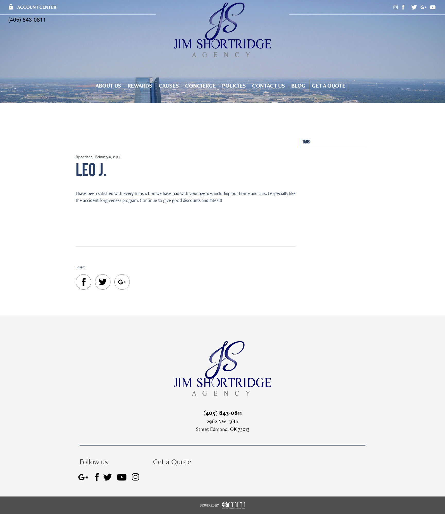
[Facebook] (83, 283)
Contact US (268, 85)
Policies (234, 85)
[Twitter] (103, 283)
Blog (298, 85)
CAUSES (169, 85)
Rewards (139, 85)
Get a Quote (328, 85)
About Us (108, 85)
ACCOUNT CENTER (32, 7)
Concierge (200, 85)
